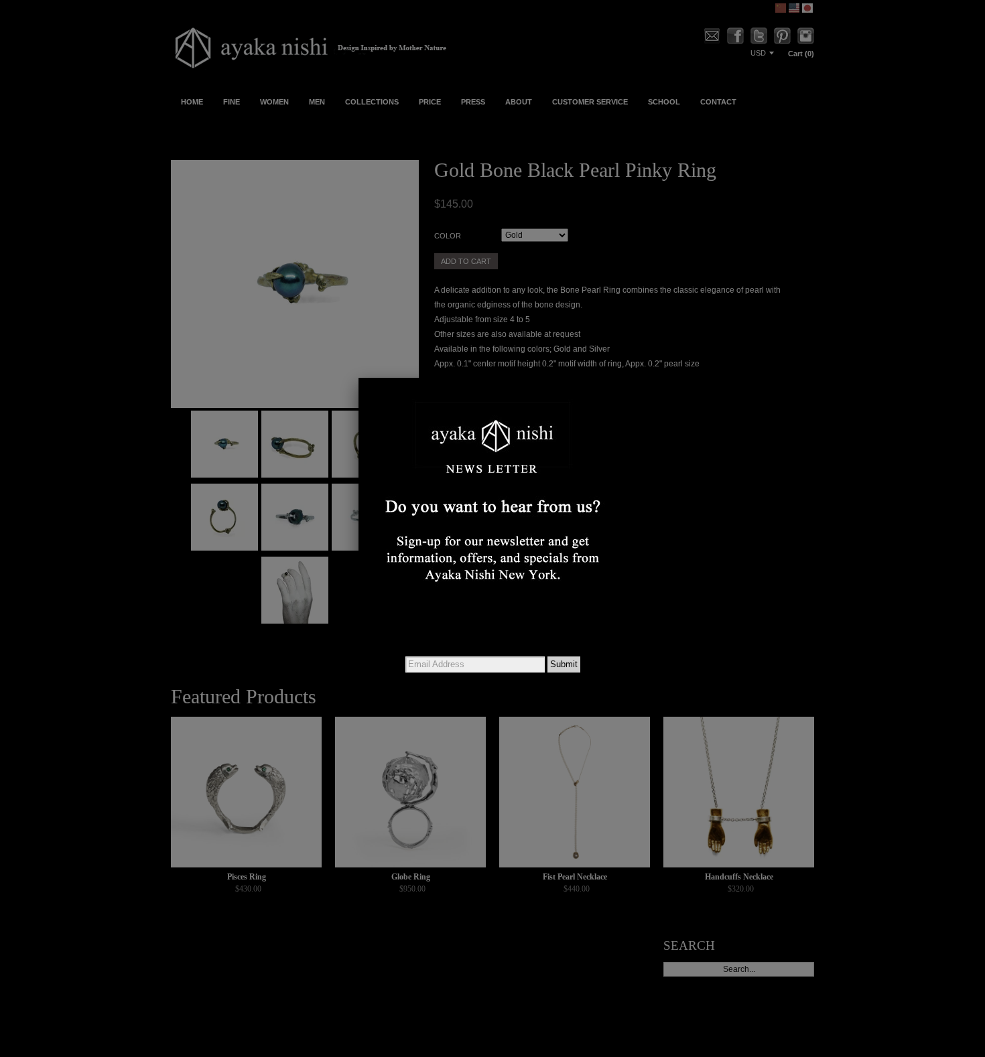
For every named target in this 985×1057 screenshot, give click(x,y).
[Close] (626, 378)
